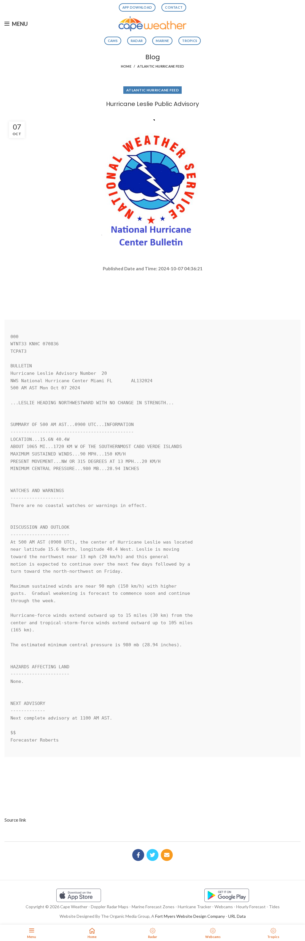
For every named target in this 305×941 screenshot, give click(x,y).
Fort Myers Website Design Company (190, 916)
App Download (137, 7)
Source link (15, 820)
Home (126, 66)
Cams (113, 41)
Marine (162, 41)
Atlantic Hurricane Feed (160, 66)
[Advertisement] (152, 293)
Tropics (189, 41)
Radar (137, 41)
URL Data (237, 916)
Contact (174, 7)
